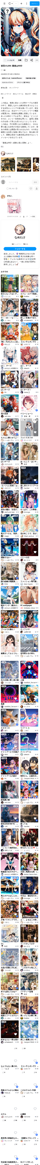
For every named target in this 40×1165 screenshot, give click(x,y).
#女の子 (28, 94)
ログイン (35, 3)
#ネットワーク (6, 94)
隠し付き (12, 188)
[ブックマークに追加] (26, 60)
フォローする (20, 249)
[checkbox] (7, 188)
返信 (33, 216)
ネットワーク (14, 88)
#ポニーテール (18, 94)
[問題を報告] (27, 216)
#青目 (35, 94)
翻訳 (2, 146)
